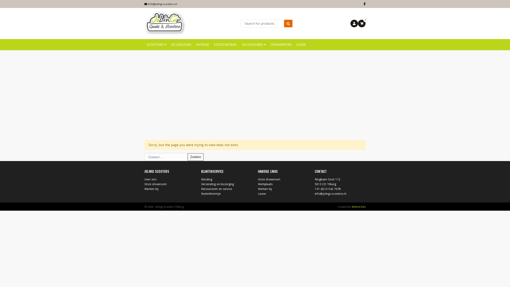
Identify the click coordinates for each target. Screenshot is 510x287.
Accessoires (253, 44)
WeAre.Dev (359, 206)
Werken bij (151, 189)
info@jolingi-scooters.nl (162, 4)
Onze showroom (155, 184)
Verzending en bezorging (217, 184)
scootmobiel (225, 44)
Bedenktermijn (211, 194)
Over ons (150, 179)
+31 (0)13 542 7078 (328, 189)
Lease (301, 44)
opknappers (281, 44)
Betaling (206, 179)
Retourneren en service (216, 189)
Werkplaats (265, 184)
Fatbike (202, 44)
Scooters (155, 44)
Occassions (181, 44)
